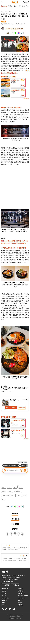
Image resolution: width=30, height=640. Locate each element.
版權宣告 (4, 605)
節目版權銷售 (21, 598)
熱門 (19, 6)
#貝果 (3, 491)
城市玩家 (4, 6)
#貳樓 (3, 487)
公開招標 (20, 600)
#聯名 (20, 487)
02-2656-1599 (12, 581)
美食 (23, 6)
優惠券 (10, 6)
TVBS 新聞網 (18, 618)
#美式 (13, 495)
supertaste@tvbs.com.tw (13, 577)
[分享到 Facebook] (12, 33)
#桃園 (9, 487)
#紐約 (18, 495)
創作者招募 (4, 600)
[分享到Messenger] (18, 33)
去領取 (22, 85)
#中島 (24, 495)
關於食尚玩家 (5, 588)
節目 (15, 6)
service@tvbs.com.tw (12, 579)
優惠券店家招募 (5, 598)
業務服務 (20, 588)
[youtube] (6, 609)
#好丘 (15, 487)
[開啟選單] (2, 2)
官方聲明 (20, 602)
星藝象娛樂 (20, 605)
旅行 (27, 6)
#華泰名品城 (5, 495)
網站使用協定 (21, 593)
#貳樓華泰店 (16, 491)
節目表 (3, 602)
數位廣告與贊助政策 (23, 595)
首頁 (2, 11)
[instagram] (14, 609)
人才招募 (4, 593)
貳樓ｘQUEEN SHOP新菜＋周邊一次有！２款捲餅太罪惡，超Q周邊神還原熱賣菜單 (14, 242)
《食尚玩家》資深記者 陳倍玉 (14, 29)
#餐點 (9, 491)
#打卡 (3, 500)
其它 (10, 11)
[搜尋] (24, 2)
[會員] (27, 2)
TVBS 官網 (11, 618)
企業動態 (4, 595)
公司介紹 (4, 591)
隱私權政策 (20, 591)
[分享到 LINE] (15, 33)
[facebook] (3, 609)
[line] (10, 609)
